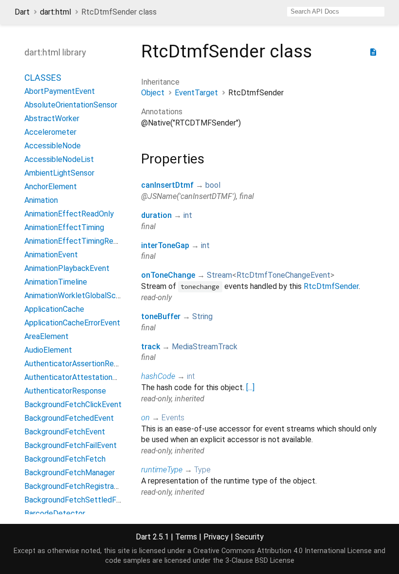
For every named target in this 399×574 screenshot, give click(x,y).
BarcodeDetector (54, 513)
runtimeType (161, 469)
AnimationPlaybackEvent (66, 268)
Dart (22, 12)
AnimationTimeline (55, 282)
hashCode (158, 376)
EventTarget (196, 92)
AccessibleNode (52, 145)
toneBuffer (161, 316)
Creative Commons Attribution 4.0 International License (282, 551)
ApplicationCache (54, 309)
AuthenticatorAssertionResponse (81, 363)
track (150, 346)
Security (249, 536)
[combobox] (335, 12)
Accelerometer (50, 132)
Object (152, 92)
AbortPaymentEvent (59, 91)
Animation (41, 200)
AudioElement (48, 350)
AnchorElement (50, 186)
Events (173, 417)
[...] (250, 387)
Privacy (216, 536)
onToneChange (168, 275)
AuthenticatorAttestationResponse (85, 377)
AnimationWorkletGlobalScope (76, 295)
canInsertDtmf (167, 185)
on (145, 417)
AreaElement (46, 336)
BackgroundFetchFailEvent (70, 445)
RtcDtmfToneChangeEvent (283, 275)
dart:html (55, 12)
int (187, 215)
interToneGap (165, 245)
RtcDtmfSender (331, 286)
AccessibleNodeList (59, 159)
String (202, 316)
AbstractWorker (51, 118)
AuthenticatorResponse (65, 390)
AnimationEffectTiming (64, 227)
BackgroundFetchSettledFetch (78, 499)
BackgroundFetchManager (69, 472)
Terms (186, 536)
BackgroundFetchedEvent (69, 418)
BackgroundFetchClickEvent (73, 404)
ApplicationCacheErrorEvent (72, 322)
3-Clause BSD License (259, 560)
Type (202, 469)
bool (212, 185)
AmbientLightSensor (59, 173)
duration (156, 215)
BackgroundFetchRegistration (75, 486)
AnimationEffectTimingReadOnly (80, 241)
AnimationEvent (51, 254)
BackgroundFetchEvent (64, 431)
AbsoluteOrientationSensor (70, 104)
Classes (42, 77)
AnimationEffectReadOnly (69, 213)
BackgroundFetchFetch (65, 459)
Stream (219, 275)
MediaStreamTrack (204, 346)
